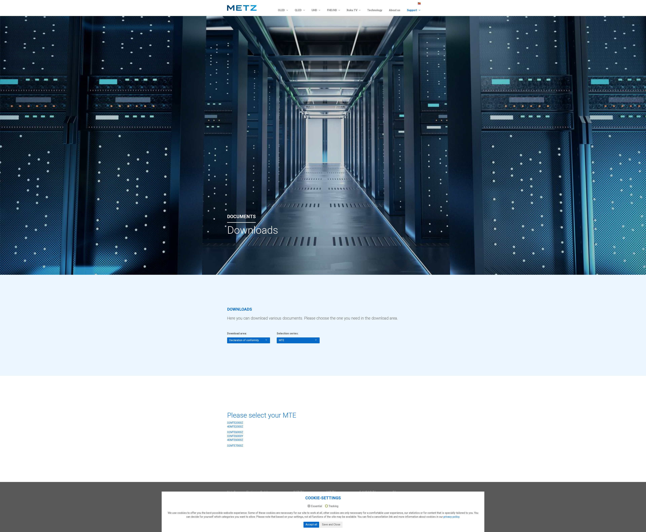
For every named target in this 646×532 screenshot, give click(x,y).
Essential (316, 506)
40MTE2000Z (235, 426)
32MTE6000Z (235, 432)
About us (394, 10)
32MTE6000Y (235, 436)
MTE (282, 340)
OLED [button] (281, 10)
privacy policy (451, 516)
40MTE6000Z (235, 440)
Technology (374, 10)
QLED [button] (298, 10)
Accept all (311, 524)
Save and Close (331, 524)
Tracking (333, 506)
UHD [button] (315, 10)
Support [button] (412, 10)
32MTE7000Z (235, 445)
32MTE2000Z (235, 422)
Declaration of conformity (244, 340)
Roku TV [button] (352, 10)
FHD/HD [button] (332, 10)
